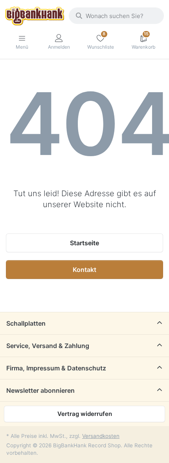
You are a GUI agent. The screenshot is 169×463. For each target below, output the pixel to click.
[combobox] (116, 15)
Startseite (84, 243)
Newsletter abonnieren (40, 390)
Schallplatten (26, 323)
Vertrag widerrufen (84, 413)
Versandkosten (100, 436)
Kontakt (84, 269)
